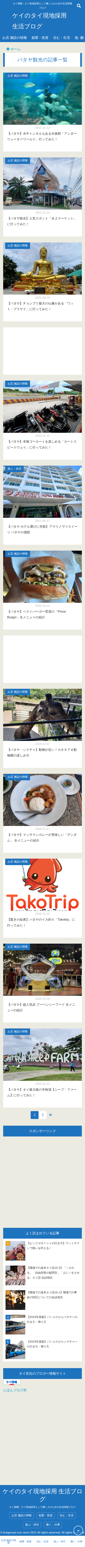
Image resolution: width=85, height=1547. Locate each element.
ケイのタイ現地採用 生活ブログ (39, 21)
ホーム (15, 49)
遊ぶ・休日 (14, 468)
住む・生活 (61, 38)
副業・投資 (40, 38)
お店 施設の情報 (14, 38)
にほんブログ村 (15, 1390)
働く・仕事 (53, 1524)
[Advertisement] (42, 351)
